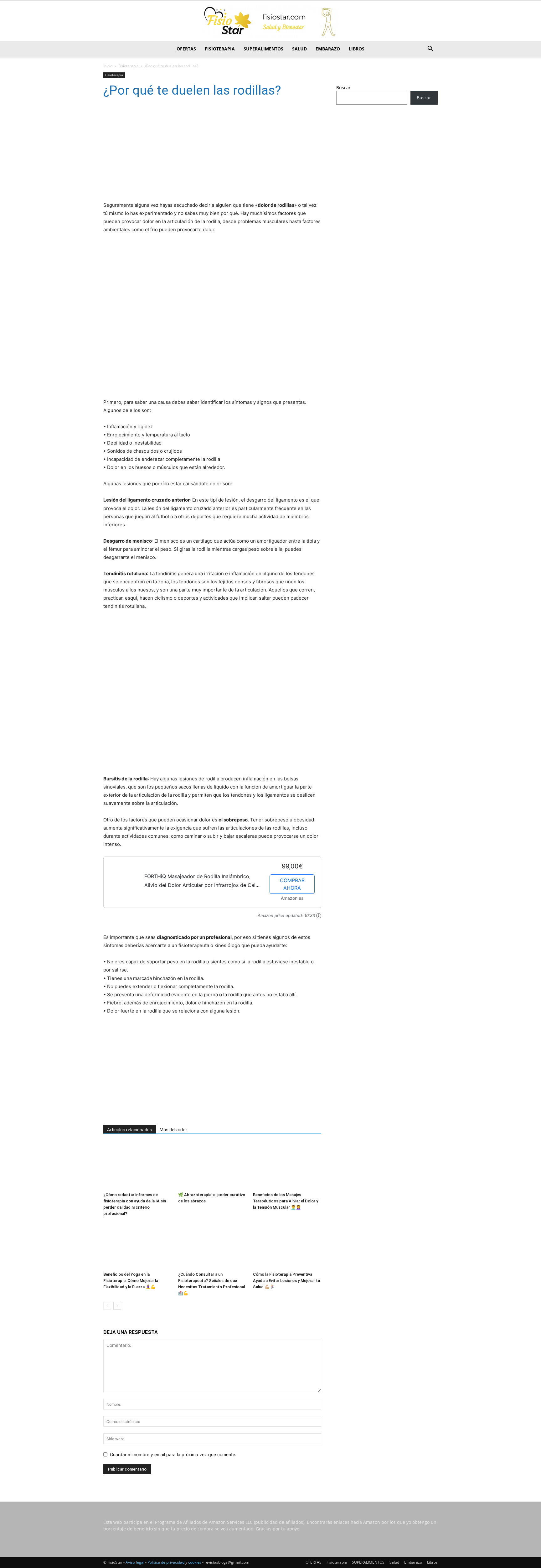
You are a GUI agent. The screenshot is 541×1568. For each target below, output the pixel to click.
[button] (430, 49)
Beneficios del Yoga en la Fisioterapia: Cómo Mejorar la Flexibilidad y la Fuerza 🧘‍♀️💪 (130, 1280)
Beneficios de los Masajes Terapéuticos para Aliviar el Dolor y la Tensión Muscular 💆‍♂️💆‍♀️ (285, 1201)
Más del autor (173, 1129)
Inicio (107, 66)
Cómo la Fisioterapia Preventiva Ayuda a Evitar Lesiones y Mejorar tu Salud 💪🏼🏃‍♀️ (286, 1280)
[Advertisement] (203, 152)
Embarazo (328, 49)
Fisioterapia (220, 49)
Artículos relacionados (129, 1129)
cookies (194, 1562)
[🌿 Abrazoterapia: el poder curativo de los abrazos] (212, 1166)
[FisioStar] (270, 21)
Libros (356, 49)
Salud (299, 49)
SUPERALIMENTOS (263, 49)
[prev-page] (107, 1306)
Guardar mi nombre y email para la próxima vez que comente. (173, 1454)
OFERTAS (186, 49)
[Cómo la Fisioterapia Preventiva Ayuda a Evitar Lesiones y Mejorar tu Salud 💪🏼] (287, 1245)
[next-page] (117, 1306)
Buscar (343, 88)
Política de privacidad (165, 1562)
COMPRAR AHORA (292, 884)
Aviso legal (135, 1562)
